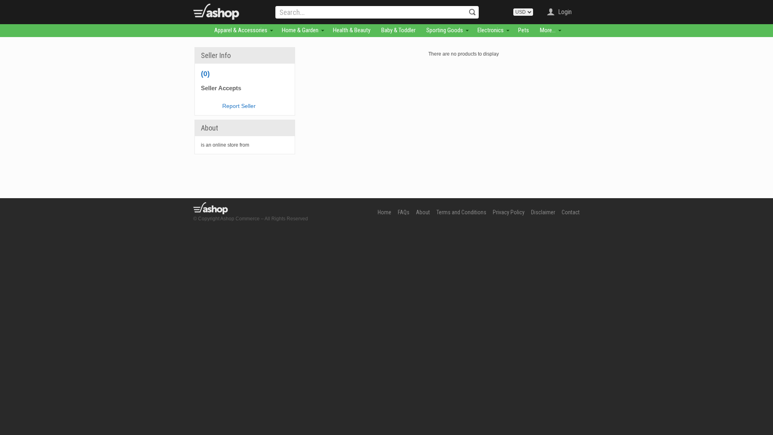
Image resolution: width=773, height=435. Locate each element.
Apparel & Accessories (240, 30)
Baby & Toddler (398, 30)
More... (548, 30)
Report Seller (239, 106)
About (423, 212)
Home (384, 212)
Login (565, 12)
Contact (571, 212)
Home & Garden (300, 30)
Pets (523, 30)
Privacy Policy (509, 212)
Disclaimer (543, 212)
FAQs (403, 212)
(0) (205, 74)
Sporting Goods (444, 30)
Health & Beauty (351, 30)
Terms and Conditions (461, 212)
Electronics (490, 30)
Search (472, 12)
